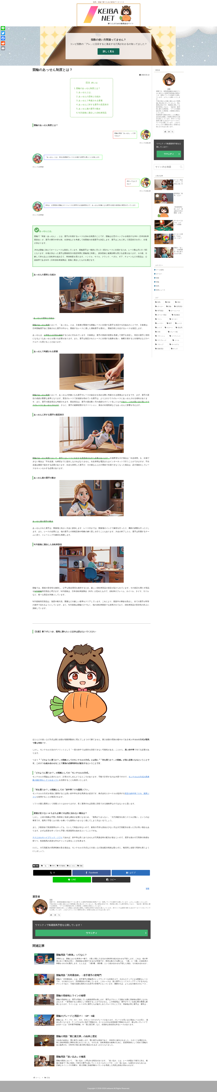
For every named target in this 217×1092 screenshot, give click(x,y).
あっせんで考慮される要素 (90, 100)
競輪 (36, 866)
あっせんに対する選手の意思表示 (93, 104)
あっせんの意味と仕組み (89, 96)
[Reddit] (3, 43)
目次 (88, 82)
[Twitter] (3, 33)
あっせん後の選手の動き (89, 109)
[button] (111, 880)
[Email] (3, 48)
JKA (53, 866)
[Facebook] (3, 38)
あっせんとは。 (85, 92)
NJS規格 (62, 866)
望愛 (50, 900)
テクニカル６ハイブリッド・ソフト (48, 837)
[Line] (3, 28)
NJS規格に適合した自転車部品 (92, 113)
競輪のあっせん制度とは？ (88, 88)
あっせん (72, 866)
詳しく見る (108, 51)
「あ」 (45, 866)
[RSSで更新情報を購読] (59, 914)
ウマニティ (91, 933)
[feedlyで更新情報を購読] (55, 914)
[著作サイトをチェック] (51, 914)
